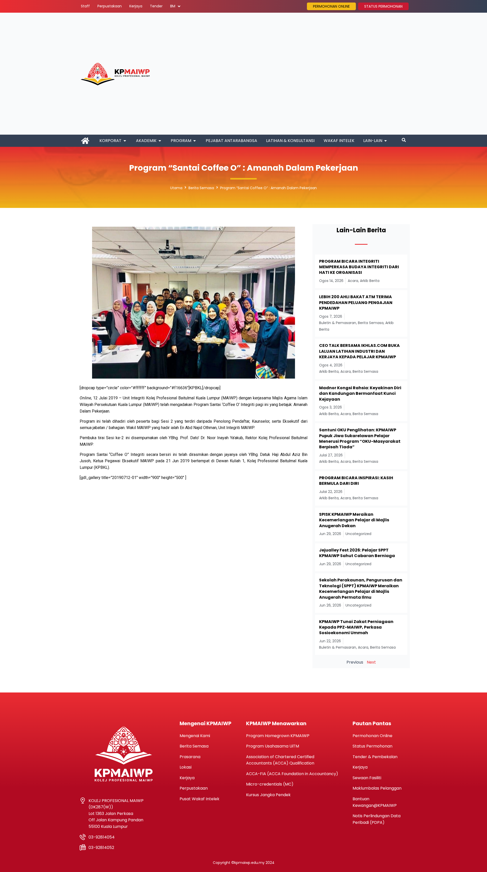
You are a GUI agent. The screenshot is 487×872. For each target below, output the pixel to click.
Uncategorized (358, 533)
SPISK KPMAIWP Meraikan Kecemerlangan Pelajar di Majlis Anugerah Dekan (354, 520)
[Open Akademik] (160, 141)
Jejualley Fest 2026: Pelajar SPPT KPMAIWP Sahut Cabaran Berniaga (357, 553)
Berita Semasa (201, 187)
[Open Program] (195, 141)
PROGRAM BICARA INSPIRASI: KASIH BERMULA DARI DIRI (356, 480)
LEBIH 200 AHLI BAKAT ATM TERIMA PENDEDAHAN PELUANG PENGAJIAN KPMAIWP (355, 302)
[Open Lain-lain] (386, 141)
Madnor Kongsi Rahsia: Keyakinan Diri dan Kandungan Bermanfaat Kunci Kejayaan (360, 393)
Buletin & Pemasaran (337, 322)
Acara (353, 280)
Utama (176, 187)
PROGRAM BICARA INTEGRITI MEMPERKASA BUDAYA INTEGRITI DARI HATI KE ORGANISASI (359, 267)
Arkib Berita (369, 280)
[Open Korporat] (125, 141)
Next (371, 662)
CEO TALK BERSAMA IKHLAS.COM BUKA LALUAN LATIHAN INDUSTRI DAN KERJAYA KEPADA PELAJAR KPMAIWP (359, 351)
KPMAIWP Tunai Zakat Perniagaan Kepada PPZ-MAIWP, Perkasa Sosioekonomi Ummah (356, 627)
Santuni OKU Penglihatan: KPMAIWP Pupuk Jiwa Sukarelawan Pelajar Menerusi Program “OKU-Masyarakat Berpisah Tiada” (360, 438)
